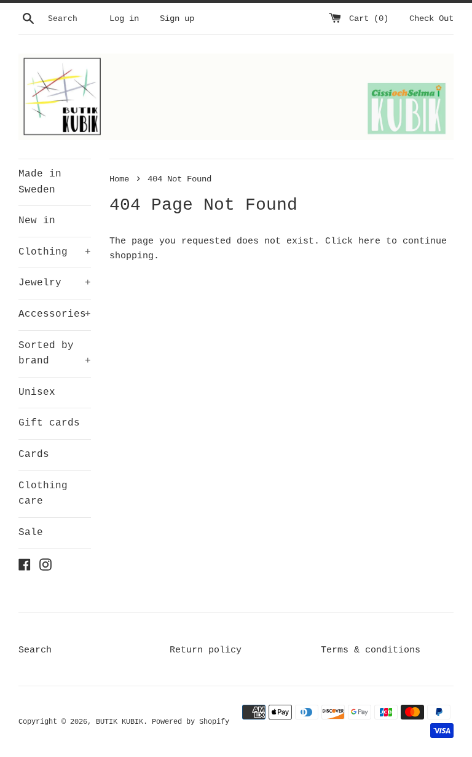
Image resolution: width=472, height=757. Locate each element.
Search (35, 650)
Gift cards (49, 423)
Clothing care (43, 493)
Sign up (177, 18)
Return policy (206, 650)
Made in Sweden (39, 182)
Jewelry (54, 282)
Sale (30, 532)
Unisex (36, 392)
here (369, 241)
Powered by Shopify (190, 722)
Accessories (54, 314)
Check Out (431, 18)
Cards (33, 454)
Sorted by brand (54, 353)
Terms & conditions (370, 650)
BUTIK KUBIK (119, 722)
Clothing (54, 252)
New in (36, 220)
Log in (124, 18)
